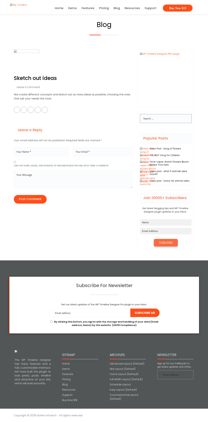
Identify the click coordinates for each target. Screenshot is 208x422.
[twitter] (24, 110)
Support (150, 8)
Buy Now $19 (177, 8)
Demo (72, 8)
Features (88, 8)
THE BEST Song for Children (165, 155)
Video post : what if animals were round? (168, 173)
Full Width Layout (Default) (126, 379)
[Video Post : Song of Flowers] (148, 152)
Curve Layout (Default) (124, 374)
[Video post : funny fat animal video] (148, 184)
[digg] (45, 110)
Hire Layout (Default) (123, 369)
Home (59, 8)
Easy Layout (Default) (123, 390)
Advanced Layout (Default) (127, 364)
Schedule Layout (120, 384)
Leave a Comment (28, 87)
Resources (132, 8)
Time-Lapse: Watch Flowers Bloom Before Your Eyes (169, 163)
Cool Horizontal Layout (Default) (124, 397)
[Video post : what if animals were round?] (148, 176)
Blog (117, 8)
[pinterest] (31, 110)
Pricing (104, 8)
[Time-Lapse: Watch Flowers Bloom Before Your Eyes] (148, 168)
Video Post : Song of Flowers (165, 148)
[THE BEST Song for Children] (148, 158)
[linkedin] (38, 110)
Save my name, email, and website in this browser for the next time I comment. (61, 165)
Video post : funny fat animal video (169, 180)
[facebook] (17, 110)
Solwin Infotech (46, 415)
